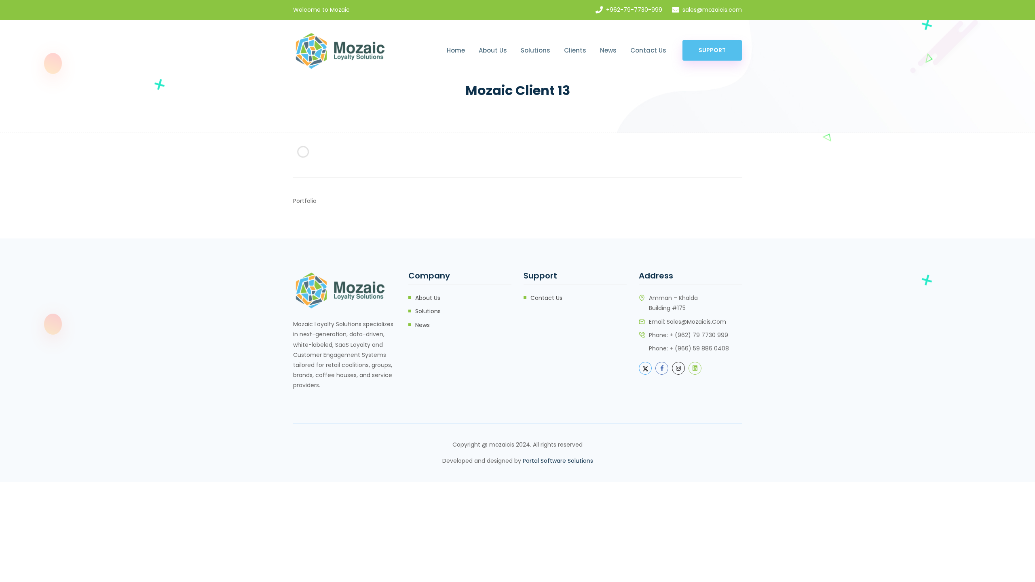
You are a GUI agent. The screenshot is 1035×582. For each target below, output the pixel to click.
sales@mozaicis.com (712, 10)
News (608, 50)
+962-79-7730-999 (634, 10)
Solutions (535, 50)
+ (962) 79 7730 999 (699, 335)
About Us (493, 50)
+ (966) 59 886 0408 (699, 348)
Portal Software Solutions (558, 461)
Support (712, 50)
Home (456, 50)
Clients (575, 50)
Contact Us (648, 50)
